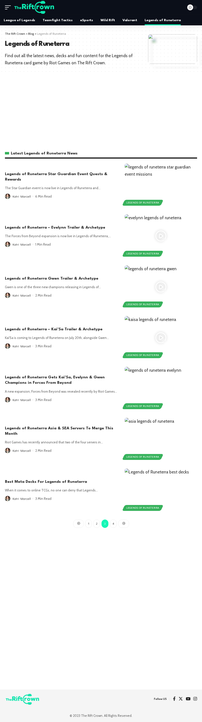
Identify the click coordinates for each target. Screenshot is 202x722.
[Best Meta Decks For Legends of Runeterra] (161, 490)
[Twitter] (181, 699)
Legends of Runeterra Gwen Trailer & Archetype (51, 279)
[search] (179, 7)
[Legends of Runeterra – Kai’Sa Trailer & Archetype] (161, 337)
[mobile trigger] (9, 7)
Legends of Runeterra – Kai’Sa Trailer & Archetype (53, 329)
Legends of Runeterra (142, 202)
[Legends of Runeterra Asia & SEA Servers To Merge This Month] (161, 439)
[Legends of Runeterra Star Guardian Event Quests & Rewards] (161, 185)
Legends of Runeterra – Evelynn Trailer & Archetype (55, 228)
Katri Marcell (22, 196)
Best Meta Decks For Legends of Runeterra (46, 482)
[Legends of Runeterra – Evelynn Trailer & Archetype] (161, 236)
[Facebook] (174, 699)
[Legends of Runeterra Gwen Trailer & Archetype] (161, 287)
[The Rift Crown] (34, 7)
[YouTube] (188, 699)
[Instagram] (195, 699)
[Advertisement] (101, 109)
